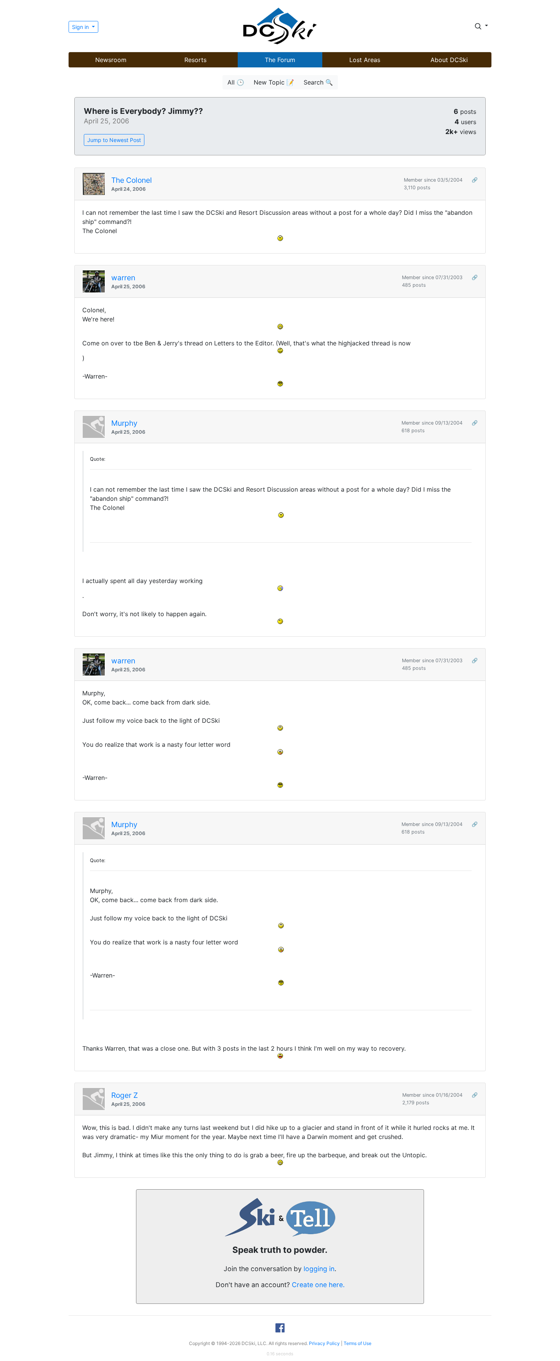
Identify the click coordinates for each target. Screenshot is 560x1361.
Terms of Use (357, 1343)
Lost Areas (364, 60)
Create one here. (318, 1285)
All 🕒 (235, 82)
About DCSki (449, 60)
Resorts (195, 60)
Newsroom (110, 60)
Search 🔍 (318, 82)
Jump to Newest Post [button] (114, 140)
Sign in (81, 27)
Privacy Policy (324, 1343)
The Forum (280, 60)
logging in (319, 1269)
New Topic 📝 (274, 82)
